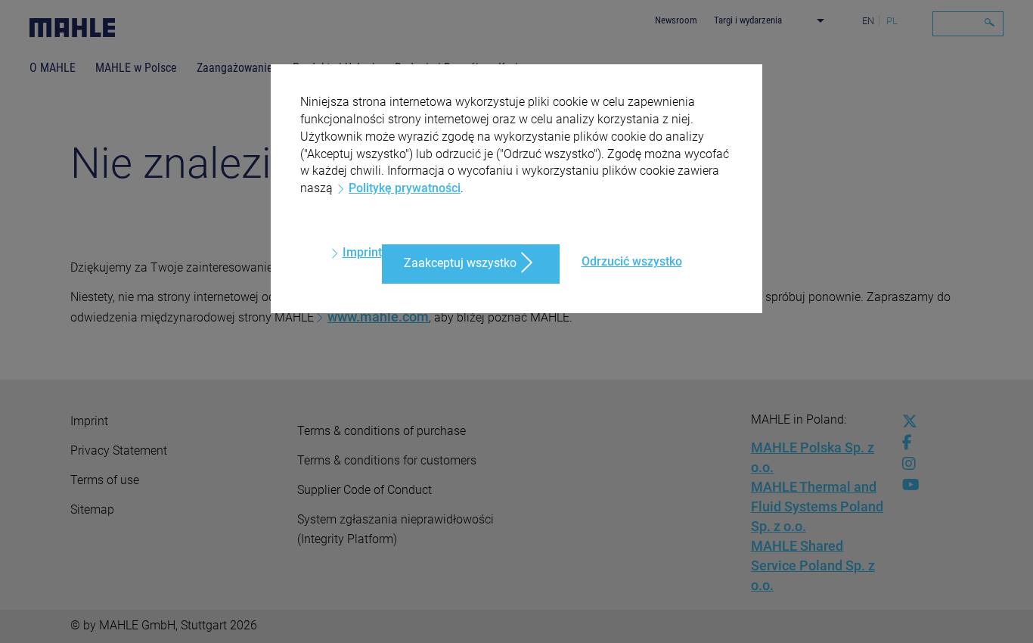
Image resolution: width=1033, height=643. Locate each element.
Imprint (362, 252)
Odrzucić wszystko (632, 261)
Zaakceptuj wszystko (460, 263)
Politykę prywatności (405, 188)
